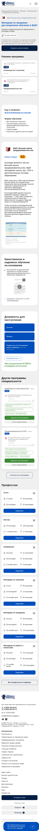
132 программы (28, 630)
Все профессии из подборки (19, 682)
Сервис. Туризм (7, 752)
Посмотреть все (12, 358)
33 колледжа (11, 559)
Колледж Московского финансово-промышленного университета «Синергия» (19, 439)
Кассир (7, 520)
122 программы (28, 665)
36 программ (27, 624)
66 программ (27, 658)
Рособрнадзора (12, 300)
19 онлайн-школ (12, 630)
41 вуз (8, 586)
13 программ (27, 591)
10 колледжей (11, 591)
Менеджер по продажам (14, 613)
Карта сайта (6, 772)
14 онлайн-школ (12, 597)
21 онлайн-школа (10, 665)
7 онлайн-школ (11, 531)
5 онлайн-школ (11, 564)
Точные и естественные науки (13, 763)
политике (20, 828)
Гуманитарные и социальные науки (15, 737)
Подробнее (20, 511)
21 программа (28, 553)
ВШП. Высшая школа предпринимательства (21, 18)
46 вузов (9, 653)
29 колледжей (11, 624)
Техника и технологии (10, 761)
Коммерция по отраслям (11, 12)
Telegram (18, 807)
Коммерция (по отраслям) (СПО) (17, 388)
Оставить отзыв (19, 797)
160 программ (28, 526)
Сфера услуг (6, 758)
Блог (3, 790)
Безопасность (7, 734)
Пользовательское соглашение (10, 821)
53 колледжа (11, 526)
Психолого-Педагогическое (12, 746)
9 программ (27, 564)
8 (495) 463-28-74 (10, 709)
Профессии (6, 793)
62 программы (28, 504)
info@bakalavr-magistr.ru (10, 716)
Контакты (5, 787)
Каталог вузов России (10, 775)
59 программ (27, 559)
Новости (5, 781)
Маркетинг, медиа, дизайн (11, 743)
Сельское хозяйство (9, 749)
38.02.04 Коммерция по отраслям (17, 113)
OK (33, 826)
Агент (6, 493)
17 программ (27, 531)
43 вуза (9, 619)
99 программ (27, 597)
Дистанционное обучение (10, 11)
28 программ (27, 499)
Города (4, 778)
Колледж (23, 11)
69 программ (27, 619)
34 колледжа (11, 504)
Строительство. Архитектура (12, 755)
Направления (7, 731)
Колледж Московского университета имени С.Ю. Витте (20, 395)
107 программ (28, 653)
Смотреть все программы (19, 475)
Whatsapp (18, 812)
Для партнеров (7, 784)
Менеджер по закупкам (14, 580)
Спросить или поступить (19, 48)
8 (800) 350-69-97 (10, 707)
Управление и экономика (11, 766)
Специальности (32, 11)
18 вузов (9, 553)
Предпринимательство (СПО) (15, 431)
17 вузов (9, 499)
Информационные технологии (13, 740)
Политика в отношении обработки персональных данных (18, 819)
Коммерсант (9, 547)
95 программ (27, 586)
